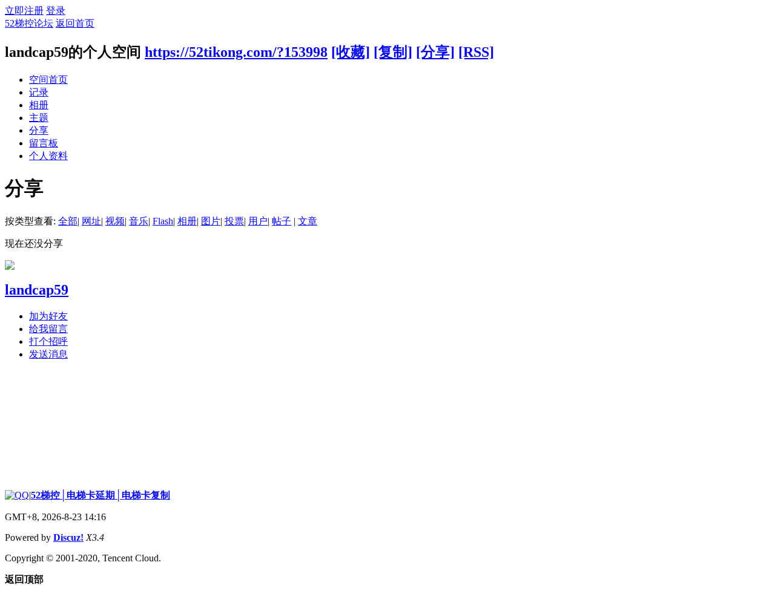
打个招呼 (48, 341)
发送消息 (48, 354)
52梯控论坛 (29, 23)
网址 (91, 221)
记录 (38, 92)
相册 (38, 105)
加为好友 (48, 316)
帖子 (281, 221)
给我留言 (48, 329)
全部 (68, 221)
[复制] (393, 52)
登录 (55, 10)
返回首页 (75, 23)
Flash (163, 221)
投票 (234, 221)
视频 (115, 221)
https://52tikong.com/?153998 (236, 52)
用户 (258, 221)
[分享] (435, 52)
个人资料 (48, 156)
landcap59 (36, 290)
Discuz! (68, 537)
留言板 (43, 143)
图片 (210, 221)
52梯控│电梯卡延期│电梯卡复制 (100, 495)
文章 (307, 221)
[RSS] (476, 52)
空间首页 (48, 79)
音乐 (138, 221)
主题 (38, 118)
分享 (38, 130)
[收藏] (350, 52)
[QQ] (17, 495)
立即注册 (24, 10)
